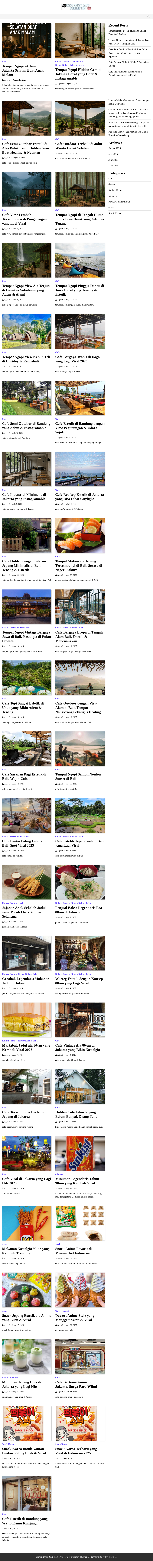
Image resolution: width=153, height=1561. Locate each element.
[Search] (148, 16)
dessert (66, 61)
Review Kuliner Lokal (65, 65)
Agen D (7, 80)
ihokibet (112, 82)
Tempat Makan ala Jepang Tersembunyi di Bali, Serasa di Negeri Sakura (78, 565)
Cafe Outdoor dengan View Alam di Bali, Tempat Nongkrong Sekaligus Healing (78, 707)
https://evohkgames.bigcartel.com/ (124, 86)
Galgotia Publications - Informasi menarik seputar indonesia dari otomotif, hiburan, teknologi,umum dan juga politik (128, 113)
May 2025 (113, 165)
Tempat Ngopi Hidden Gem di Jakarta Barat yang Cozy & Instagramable (78, 74)
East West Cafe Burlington (66, 1557)
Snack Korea (8, 1444)
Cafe (4, 61)
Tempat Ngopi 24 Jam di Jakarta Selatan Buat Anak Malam (22, 70)
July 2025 (113, 154)
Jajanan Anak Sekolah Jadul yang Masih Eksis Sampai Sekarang (24, 912)
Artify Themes (109, 1557)
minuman (76, 61)
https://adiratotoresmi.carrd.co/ (122, 89)
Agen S (7, 158)
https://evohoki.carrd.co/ (119, 93)
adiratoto (145, 86)
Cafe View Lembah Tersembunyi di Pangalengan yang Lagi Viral (24, 219)
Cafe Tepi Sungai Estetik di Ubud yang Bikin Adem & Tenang (23, 707)
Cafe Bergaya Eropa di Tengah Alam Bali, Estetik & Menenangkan (79, 636)
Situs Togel (122, 82)
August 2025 (114, 148)
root (5, 1458)
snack (81, 65)
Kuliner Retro (8, 903)
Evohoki (132, 82)
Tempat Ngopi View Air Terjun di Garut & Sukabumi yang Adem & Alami (26, 290)
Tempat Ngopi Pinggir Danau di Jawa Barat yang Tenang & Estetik (79, 290)
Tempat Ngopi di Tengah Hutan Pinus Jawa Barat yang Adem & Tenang (79, 219)
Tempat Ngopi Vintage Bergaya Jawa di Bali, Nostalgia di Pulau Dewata (26, 636)
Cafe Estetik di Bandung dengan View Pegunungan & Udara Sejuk (80, 427)
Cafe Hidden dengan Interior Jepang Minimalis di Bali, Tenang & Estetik (24, 565)
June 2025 (113, 160)
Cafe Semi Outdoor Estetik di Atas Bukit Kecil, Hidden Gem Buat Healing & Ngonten (25, 148)
